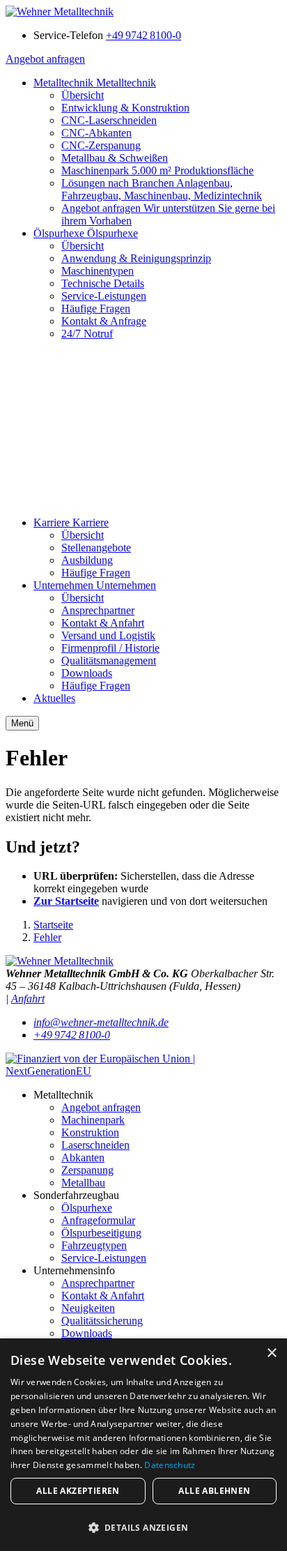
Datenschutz (169, 1465)
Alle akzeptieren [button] (77, 1491)
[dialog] (143, 1444)
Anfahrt (28, 998)
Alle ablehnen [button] (214, 1491)
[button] (143, 1527)
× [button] (271, 1353)
